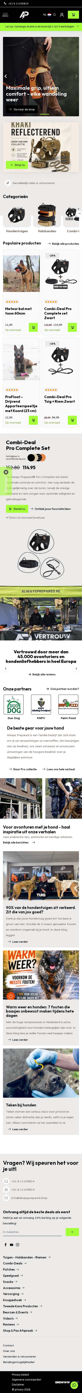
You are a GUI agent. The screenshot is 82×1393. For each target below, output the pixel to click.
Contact (8, 1345)
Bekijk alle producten (65, 243)
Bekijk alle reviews (44, 674)
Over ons (9, 1351)
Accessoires (11, 1288)
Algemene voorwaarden (26, 1379)
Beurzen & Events (15, 1312)
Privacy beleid (20, 1374)
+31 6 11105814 (18, 3)
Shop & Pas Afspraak (18, 1330)
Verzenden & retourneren (19, 1356)
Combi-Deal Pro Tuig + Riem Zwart (59, 399)
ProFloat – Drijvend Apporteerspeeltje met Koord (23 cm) (21, 404)
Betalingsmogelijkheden (19, 1362)
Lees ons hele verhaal (61, 769)
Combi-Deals (12, 1263)
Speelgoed (11, 1275)
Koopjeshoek (12, 1300)
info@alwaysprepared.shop (29, 1198)
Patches (9, 1269)
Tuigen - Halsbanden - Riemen (24, 1257)
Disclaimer (18, 1384)
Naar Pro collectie (25, 769)
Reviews (9, 1324)
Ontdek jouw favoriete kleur (53, 509)
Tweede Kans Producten (20, 1306)
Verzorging (11, 1294)
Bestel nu (19, 509)
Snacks (8, 1282)
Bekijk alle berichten (15, 842)
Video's (8, 1318)
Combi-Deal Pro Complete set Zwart (57, 313)
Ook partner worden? (64, 689)
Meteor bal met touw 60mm (18, 311)
